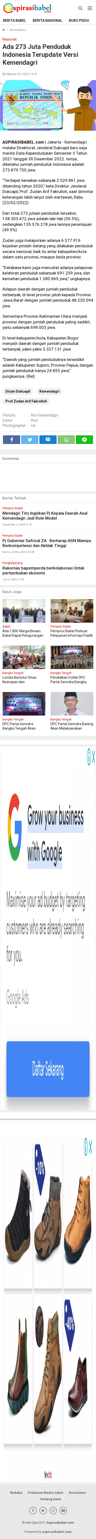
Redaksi (16, 1492)
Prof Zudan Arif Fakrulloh (26, 401)
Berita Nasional (47, 20)
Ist (33, 425)
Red (34, 420)
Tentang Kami (50, 1499)
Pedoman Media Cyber (46, 1492)
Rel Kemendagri (44, 415)
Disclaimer (77, 1492)
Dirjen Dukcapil (17, 391)
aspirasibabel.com (57, 1532)
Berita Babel (14, 20)
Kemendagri (49, 391)
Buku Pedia (79, 20)
